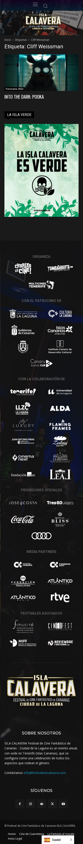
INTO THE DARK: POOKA (24, 96)
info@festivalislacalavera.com (45, 773)
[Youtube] (63, 803)
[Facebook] (19, 803)
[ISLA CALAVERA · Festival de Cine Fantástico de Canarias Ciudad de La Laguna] (51, 22)
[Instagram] (30, 803)
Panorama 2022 (14, 88)
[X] (52, 803)
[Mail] (41, 803)
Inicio (7, 40)
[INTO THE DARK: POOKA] (41, 72)
